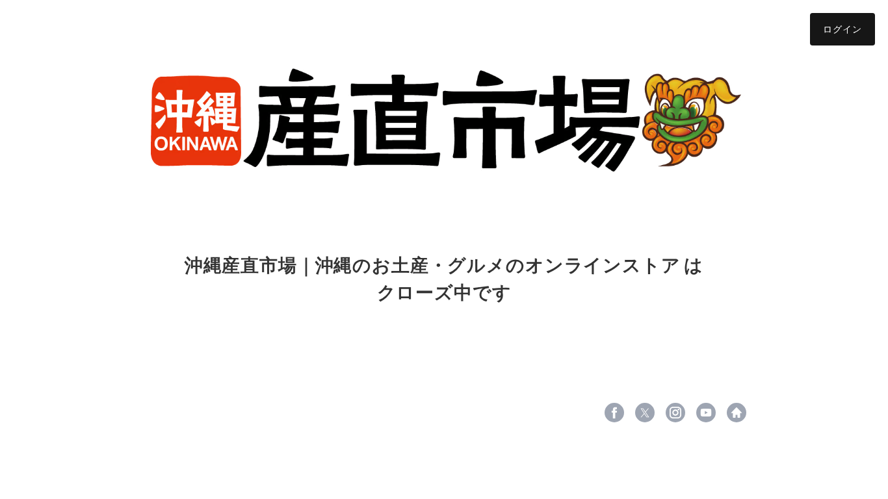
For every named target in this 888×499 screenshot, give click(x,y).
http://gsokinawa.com (736, 412)
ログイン (842, 28)
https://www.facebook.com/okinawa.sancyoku (614, 412)
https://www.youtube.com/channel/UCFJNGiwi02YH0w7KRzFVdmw (706, 412)
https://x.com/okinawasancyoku (645, 412)
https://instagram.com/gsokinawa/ (675, 412)
